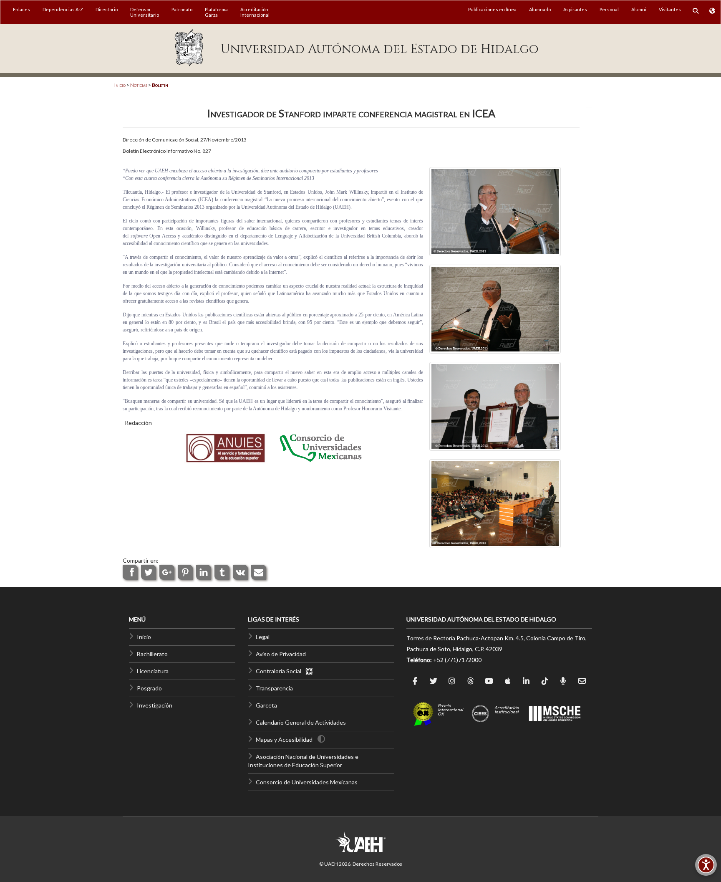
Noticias (138, 85)
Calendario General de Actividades (301, 722)
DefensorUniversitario (144, 12)
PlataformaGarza (216, 12)
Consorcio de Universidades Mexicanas (307, 782)
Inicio (120, 85)
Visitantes (670, 9)
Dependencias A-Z (63, 9)
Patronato (181, 9)
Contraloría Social (280, 671)
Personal (609, 9)
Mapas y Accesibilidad (284, 739)
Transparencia (274, 688)
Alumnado (540, 9)
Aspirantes (575, 9)
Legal (263, 636)
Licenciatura (153, 671)
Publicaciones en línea (492, 9)
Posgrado (149, 688)
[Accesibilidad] (706, 865)
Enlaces (21, 9)
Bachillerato (152, 653)
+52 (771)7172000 (457, 659)
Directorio (107, 9)
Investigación (154, 705)
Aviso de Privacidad (281, 653)
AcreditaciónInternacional (255, 12)
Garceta (266, 705)
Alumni (638, 9)
